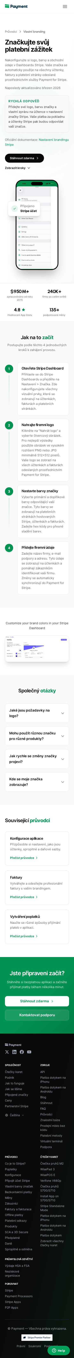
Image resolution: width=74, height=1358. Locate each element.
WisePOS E (47, 1175)
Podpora (46, 1147)
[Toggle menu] (65, 6)
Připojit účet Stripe (17, 1180)
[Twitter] (7, 1052)
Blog (43, 1097)
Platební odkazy (16, 1220)
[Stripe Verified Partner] (36, 1337)
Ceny (8, 1100)
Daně (8, 1243)
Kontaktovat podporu (37, 1015)
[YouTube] (29, 1052)
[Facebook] (22, 1052)
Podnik (9, 1077)
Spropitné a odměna (18, 1249)
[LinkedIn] (14, 1052)
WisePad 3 (47, 1169)
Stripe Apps (13, 1302)
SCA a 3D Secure (16, 1232)
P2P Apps (11, 1307)
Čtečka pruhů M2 (52, 1163)
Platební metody (51, 1135)
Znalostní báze (50, 1120)
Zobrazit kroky (15, 168)
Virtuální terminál (51, 1141)
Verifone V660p (50, 1180)
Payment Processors (18, 1296)
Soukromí (34, 1346)
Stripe (9, 1290)
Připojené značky (16, 1094)
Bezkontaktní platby (18, 1192)
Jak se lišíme (13, 1089)
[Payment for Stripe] (16, 6)
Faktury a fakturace (18, 1209)
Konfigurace (13, 1175)
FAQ (43, 1108)
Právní (21, 1346)
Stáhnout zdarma (22, 158)
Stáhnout (46, 1103)
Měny (8, 1197)
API (42, 1072)
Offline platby (14, 1215)
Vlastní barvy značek (19, 1186)
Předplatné (12, 1237)
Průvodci (11, 31)
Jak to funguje (14, 1083)
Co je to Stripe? (15, 1163)
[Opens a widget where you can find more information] (58, 1351)
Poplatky (11, 1169)
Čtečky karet (13, 1072)
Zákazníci (11, 1203)
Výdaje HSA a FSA (17, 1265)
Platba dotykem (51, 1235)
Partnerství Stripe (16, 1106)
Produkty (11, 1226)
